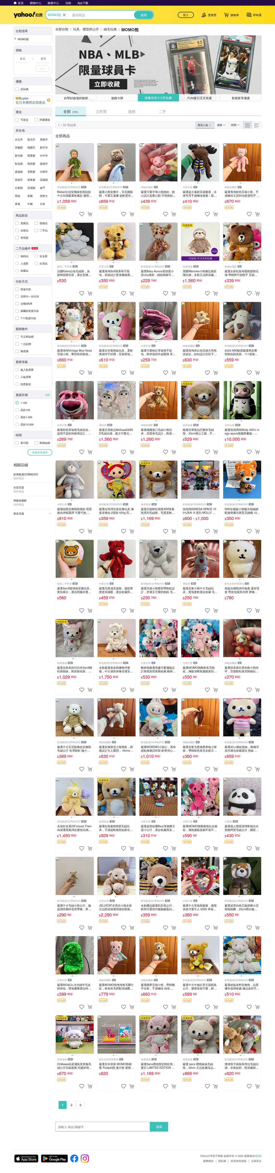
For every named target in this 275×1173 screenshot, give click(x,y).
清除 (47, 394)
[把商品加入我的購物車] (89, 214)
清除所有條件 (40, 452)
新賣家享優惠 (241, 98)
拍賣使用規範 (238, 1161)
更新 (258, 1156)
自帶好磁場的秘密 (76, 98)
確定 (42, 68)
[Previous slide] (58, 162)
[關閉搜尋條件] (64, 14)
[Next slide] (91, 162)
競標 (131, 111)
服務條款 (208, 1161)
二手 (162, 111)
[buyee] (32, 100)
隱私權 (222, 1161)
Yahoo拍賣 (28, 15)
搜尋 (159, 1127)
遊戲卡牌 (117, 98)
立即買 (101, 111)
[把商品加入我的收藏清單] (81, 214)
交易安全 (256, 1161)
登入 (186, 15)
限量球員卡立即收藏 (158, 98)
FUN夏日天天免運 (199, 98)
